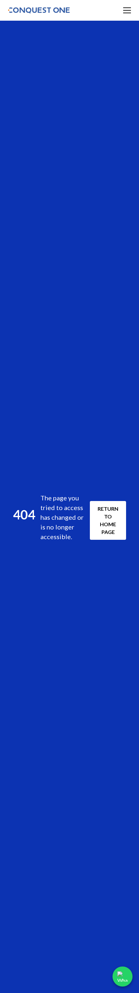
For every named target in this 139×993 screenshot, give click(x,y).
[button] (125, 10)
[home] (39, 10)
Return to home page (108, 520)
